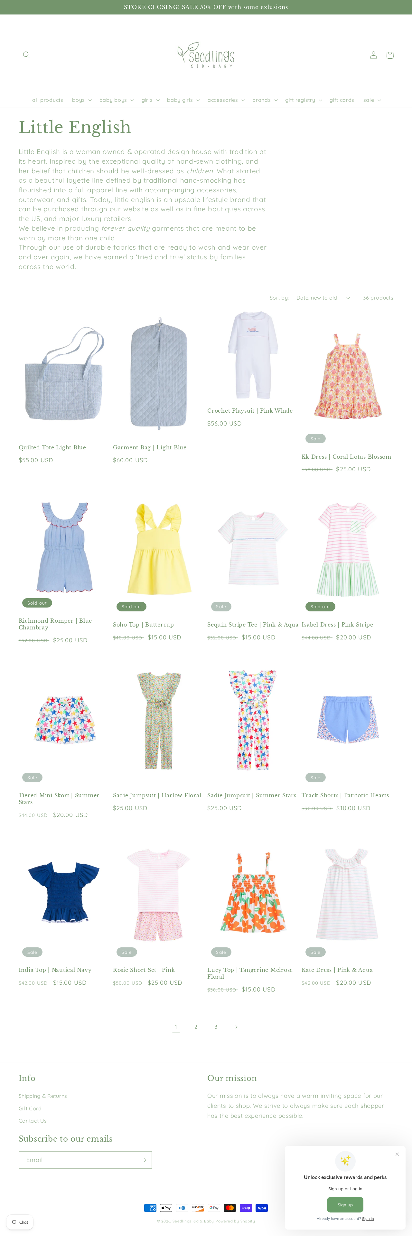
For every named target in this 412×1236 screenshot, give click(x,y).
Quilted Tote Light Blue (52, 447)
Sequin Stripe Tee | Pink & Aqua (252, 624)
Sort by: (279, 297)
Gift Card (30, 1108)
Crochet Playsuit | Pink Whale (250, 410)
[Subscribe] (143, 1160)
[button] (27, 55)
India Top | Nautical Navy (55, 970)
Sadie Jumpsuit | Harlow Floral (157, 795)
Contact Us (33, 1120)
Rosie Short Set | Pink (144, 970)
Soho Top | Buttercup (143, 624)
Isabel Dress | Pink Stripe (337, 624)
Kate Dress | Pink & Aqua (337, 970)
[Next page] (236, 1027)
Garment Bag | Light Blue (150, 447)
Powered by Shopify (235, 1221)
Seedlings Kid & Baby (193, 1221)
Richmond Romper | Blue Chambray (55, 624)
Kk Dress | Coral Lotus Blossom (346, 457)
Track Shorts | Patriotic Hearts (345, 795)
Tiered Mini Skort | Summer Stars (59, 798)
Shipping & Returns (43, 1096)
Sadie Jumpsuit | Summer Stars (251, 795)
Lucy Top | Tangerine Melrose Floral (250, 973)
